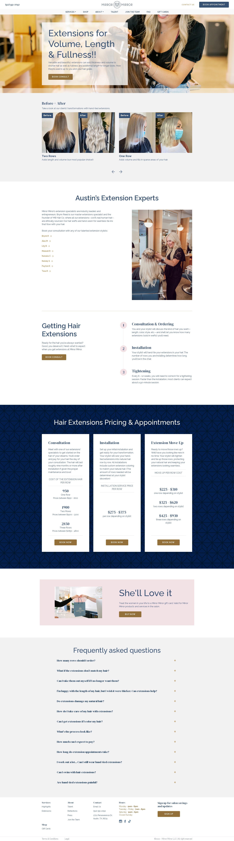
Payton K (46, 266)
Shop (85, 12)
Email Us (97, 807)
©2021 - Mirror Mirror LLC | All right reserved (173, 839)
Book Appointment (214, 5)
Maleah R (46, 251)
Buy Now (130, 614)
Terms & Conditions (50, 839)
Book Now (65, 542)
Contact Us (188, 5)
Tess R (45, 271)
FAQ (148, 12)
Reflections (72, 811)
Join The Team (132, 12)
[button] (70, 11)
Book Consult (60, 77)
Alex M (45, 241)
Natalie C (46, 256)
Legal (67, 839)
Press (70, 815)
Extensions (46, 811)
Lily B (44, 246)
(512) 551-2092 (12, 4)
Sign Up (168, 814)
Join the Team (74, 820)
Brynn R (45, 236)
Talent (114, 12)
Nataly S (46, 261)
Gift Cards (163, 12)
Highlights (46, 807)
